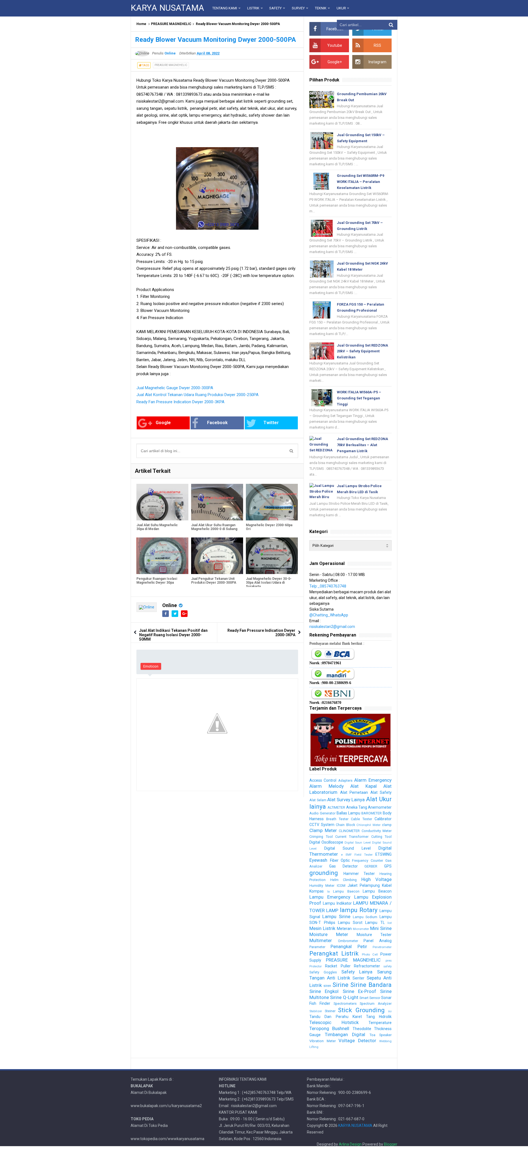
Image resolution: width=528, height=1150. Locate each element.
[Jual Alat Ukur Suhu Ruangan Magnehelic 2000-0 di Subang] (217, 502)
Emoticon (150, 666)
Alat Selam (317, 800)
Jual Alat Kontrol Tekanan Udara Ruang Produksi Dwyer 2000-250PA (197, 394)
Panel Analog (378, 940)
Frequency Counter (367, 860)
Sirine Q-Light (344, 997)
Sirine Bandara (371, 984)
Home (141, 24)
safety (387, 966)
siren (327, 986)
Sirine (340, 984)
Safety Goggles (323, 972)
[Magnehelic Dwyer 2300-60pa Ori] (272, 502)
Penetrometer (382, 947)
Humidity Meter (321, 885)
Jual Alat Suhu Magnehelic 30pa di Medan (157, 527)
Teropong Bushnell (329, 1028)
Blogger (390, 1144)
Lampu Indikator (337, 903)
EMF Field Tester (359, 855)
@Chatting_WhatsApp (328, 615)
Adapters (345, 780)
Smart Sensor (369, 998)
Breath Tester (337, 819)
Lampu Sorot (350, 922)
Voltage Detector (357, 1040)
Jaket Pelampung (364, 885)
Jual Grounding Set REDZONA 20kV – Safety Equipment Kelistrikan (362, 351)
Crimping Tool (320, 837)
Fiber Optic (340, 860)
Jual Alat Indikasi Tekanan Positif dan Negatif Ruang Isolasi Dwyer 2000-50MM (173, 634)
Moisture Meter (328, 934)
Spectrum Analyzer (376, 1003)
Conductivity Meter (377, 831)
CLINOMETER (349, 831)
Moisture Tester (374, 934)
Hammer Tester (359, 873)
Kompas (316, 891)
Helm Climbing (343, 880)
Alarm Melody (326, 786)
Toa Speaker (381, 1035)
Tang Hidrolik (379, 1016)
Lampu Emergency (329, 897)
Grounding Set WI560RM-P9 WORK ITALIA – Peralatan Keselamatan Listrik (360, 182)
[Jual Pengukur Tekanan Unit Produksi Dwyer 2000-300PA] (217, 555)
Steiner (330, 1011)
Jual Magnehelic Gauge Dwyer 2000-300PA (174, 387)
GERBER (370, 866)
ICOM (341, 885)
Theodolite (362, 1029)
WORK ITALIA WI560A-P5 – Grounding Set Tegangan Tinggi (359, 398)
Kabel (387, 885)
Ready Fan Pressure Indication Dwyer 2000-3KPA (180, 401)
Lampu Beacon (377, 891)
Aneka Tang (356, 807)
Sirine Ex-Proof (359, 991)
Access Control (322, 780)
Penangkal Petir (349, 946)
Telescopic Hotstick (333, 1022)
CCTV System (321, 824)
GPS (388, 866)
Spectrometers (345, 1003)
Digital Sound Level (347, 848)
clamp (387, 825)
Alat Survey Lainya (346, 799)
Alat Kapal (363, 786)
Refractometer (367, 966)
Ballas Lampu (348, 813)
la (328, 891)
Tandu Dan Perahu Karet (335, 1016)
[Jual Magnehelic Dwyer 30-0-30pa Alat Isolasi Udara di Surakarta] (272, 555)
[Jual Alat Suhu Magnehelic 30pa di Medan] (162, 502)
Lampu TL (374, 922)
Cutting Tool (381, 837)
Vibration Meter (322, 1041)
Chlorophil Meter (368, 825)
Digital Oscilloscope (326, 842)
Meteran (344, 928)
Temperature (380, 1022)
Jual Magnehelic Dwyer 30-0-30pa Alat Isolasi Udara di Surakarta (269, 582)
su (390, 1011)
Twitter (271, 422)
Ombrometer (348, 941)
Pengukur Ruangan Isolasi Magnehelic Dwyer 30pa (156, 580)
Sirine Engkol (324, 991)
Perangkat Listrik (334, 953)
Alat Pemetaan (354, 792)
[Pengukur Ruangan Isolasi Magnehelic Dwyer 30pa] (162, 555)
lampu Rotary (359, 909)
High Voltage (376, 879)
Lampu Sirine (336, 916)
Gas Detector (343, 866)
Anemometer (380, 807)
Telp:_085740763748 (327, 586)
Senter (358, 978)
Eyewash (318, 860)
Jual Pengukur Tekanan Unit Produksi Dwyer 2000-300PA (213, 580)
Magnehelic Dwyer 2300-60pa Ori (269, 527)
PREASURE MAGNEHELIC (171, 24)
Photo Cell (370, 954)
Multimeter (320, 940)
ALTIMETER (336, 807)
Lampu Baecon (346, 891)
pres (389, 960)
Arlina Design (350, 1144)
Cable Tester (361, 819)
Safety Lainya (357, 972)
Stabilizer (315, 1011)
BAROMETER (371, 813)
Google (163, 422)
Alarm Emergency (373, 780)
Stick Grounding (361, 1010)
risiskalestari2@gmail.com (332, 626)
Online (169, 605)
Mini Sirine (381, 928)
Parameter (317, 947)
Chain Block (345, 825)
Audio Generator (322, 813)
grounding (323, 872)
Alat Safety (381, 792)
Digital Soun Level (358, 842)
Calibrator (383, 819)
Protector (315, 966)
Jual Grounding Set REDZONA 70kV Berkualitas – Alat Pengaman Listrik (362, 445)
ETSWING (383, 854)
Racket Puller (337, 966)
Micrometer (361, 929)
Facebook (217, 422)
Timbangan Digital (345, 1034)
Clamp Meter (323, 830)
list (389, 923)
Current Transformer (352, 837)
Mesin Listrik (322, 928)
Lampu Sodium (365, 917)
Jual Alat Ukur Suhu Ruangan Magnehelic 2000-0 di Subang (214, 527)
